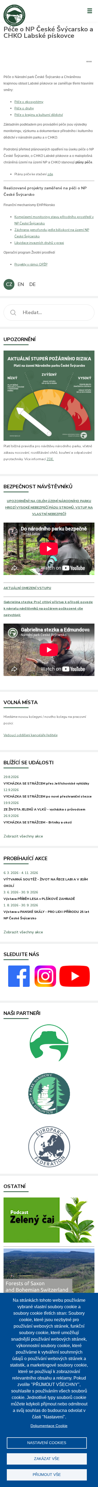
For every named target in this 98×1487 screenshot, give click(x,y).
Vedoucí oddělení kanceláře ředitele (30, 735)
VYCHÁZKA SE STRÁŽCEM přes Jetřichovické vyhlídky (46, 783)
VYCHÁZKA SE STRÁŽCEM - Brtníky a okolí (38, 822)
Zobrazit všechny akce (23, 836)
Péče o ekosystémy (28, 102)
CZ (9, 284)
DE (32, 284)
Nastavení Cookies (46, 1443)
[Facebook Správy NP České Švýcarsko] (19, 986)
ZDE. (50, 459)
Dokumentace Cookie (49, 1426)
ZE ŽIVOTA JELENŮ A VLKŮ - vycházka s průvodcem (44, 809)
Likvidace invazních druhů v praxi (39, 243)
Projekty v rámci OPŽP (30, 264)
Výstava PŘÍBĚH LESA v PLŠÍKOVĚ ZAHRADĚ (39, 899)
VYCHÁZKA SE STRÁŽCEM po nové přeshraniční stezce (48, 796)
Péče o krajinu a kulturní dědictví (38, 115)
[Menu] (89, 11)
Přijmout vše (47, 1475)
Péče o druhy (24, 108)
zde (50, 174)
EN (21, 284)
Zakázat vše (46, 1459)
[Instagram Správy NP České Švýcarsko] (45, 986)
